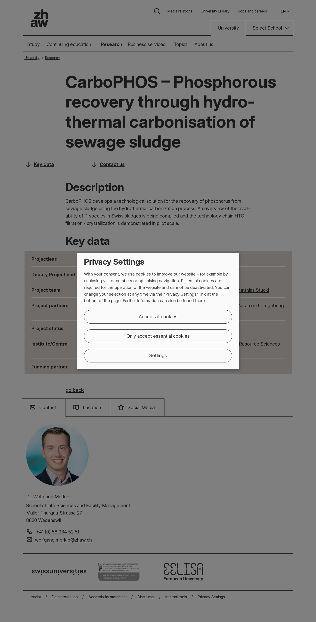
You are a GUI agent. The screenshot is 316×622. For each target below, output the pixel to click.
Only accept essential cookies (158, 336)
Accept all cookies (158, 316)
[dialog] (158, 311)
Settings (158, 355)
